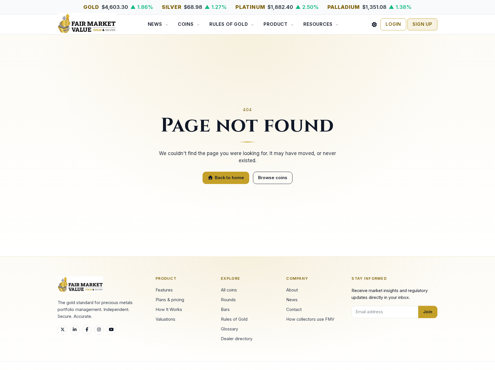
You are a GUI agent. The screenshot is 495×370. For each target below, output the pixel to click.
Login (393, 24)
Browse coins (272, 177)
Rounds (228, 299)
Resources (317, 24)
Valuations (165, 319)
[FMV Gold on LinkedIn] (75, 330)
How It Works (169, 309)
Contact (294, 309)
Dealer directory (236, 338)
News (155, 24)
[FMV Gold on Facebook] (87, 330)
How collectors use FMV (310, 319)
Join (427, 311)
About (292, 290)
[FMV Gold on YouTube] (111, 330)
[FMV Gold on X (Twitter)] (62, 330)
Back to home (229, 177)
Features (164, 290)
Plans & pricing (170, 299)
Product (276, 24)
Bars (225, 309)
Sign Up (422, 24)
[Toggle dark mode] (374, 24)
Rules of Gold (228, 24)
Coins (186, 24)
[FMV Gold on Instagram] (99, 330)
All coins (229, 290)
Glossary (229, 329)
